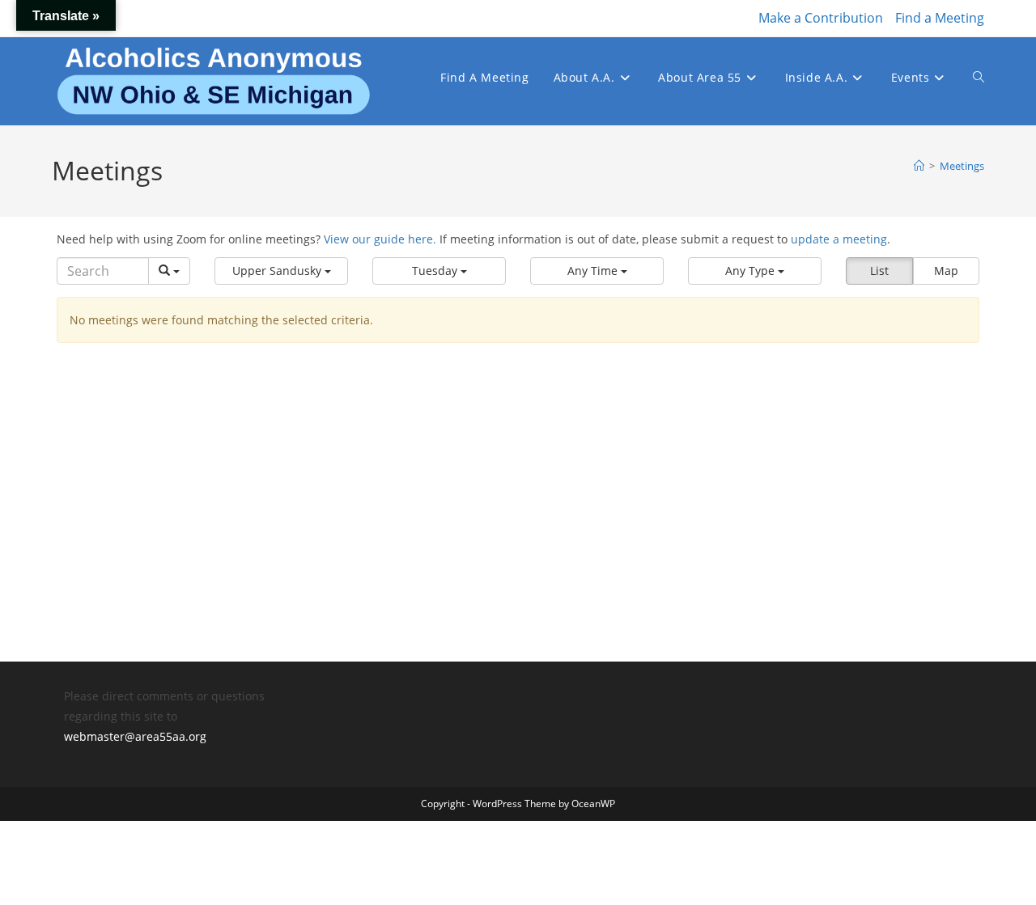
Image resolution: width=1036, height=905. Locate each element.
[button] (281, 271)
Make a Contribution (820, 18)
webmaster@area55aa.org (135, 736)
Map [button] (946, 270)
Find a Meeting (939, 18)
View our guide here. (380, 239)
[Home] (919, 166)
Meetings (962, 166)
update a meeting (839, 239)
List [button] (879, 270)
